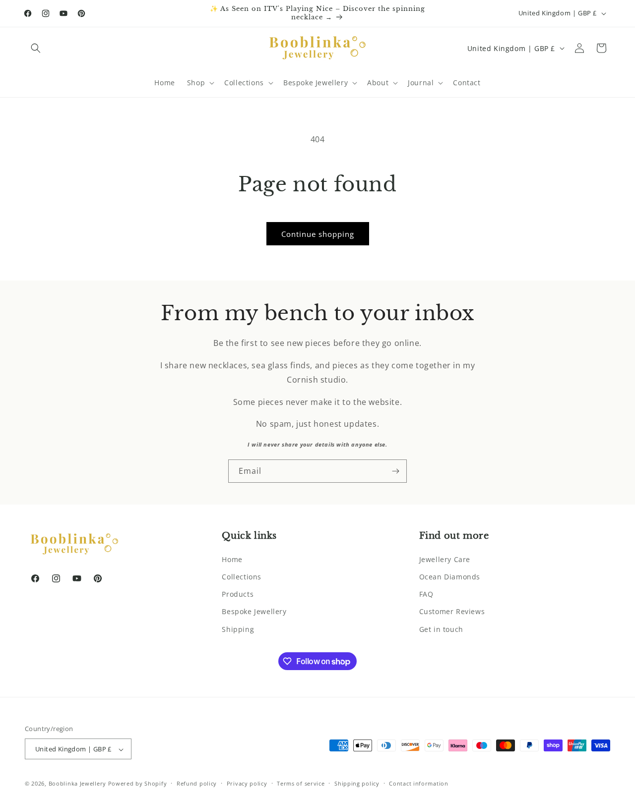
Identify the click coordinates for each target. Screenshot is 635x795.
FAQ (426, 594)
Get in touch (441, 628)
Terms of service (300, 783)
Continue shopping (317, 234)
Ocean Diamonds (449, 576)
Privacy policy (247, 783)
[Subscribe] (395, 471)
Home (232, 559)
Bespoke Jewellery (254, 611)
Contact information (418, 783)
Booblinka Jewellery (78, 784)
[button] (36, 48)
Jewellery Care (444, 559)
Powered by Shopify (137, 784)
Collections (241, 576)
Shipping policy (357, 783)
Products (238, 594)
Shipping (238, 628)
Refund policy (197, 783)
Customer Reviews (452, 611)
